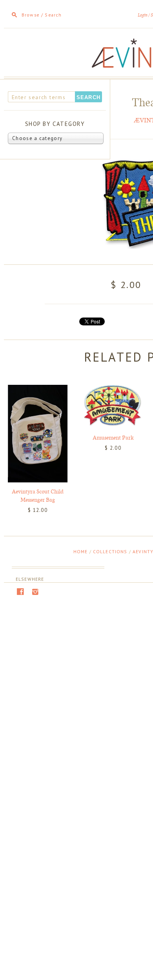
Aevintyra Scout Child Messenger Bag (38, 495)
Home (80, 551)
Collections (110, 551)
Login (143, 15)
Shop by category (55, 123)
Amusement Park (113, 437)
